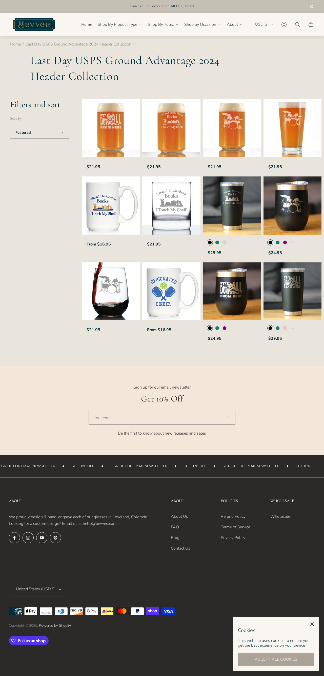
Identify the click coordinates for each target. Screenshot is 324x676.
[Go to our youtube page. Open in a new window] (41, 537)
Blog (175, 537)
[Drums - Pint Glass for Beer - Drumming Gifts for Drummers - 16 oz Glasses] (292, 128)
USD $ (261, 24)
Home (15, 44)
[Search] (297, 24)
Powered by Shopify (55, 625)
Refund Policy (233, 516)
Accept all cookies (276, 659)
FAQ (175, 527)
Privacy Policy (233, 537)
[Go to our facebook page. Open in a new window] (14, 537)
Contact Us (180, 548)
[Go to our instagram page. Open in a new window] (28, 537)
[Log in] (284, 24)
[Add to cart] (131, 107)
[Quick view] (131, 184)
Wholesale (280, 516)
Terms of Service (235, 527)
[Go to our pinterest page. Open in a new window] (55, 537)
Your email (103, 418)
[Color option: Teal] (217, 242)
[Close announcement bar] (311, 6)
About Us (179, 516)
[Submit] (227, 417)
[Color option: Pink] (224, 242)
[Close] (312, 624)
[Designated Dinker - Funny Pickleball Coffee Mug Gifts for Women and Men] (171, 291)
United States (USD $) (36, 589)
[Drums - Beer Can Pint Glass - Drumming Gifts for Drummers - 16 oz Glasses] (232, 128)
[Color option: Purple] (285, 242)
